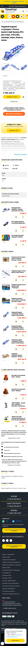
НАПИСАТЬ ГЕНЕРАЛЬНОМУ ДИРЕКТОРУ (14, 546)
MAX (7, 521)
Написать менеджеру (15, 113)
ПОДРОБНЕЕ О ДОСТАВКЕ (14, 465)
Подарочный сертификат (9, 559)
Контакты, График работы (9, 580)
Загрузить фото (14, 130)
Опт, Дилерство (6, 572)
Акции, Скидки (6, 557)
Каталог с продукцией (8, 554)
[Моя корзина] (21, 16)
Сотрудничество (6, 575)
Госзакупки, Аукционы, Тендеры (10, 586)
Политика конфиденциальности (10, 593)
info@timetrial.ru (11, 608)
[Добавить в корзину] (23, 97)
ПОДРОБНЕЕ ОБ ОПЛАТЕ (14, 438)
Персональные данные (8, 591)
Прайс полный (6, 567)
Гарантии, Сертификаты (8, 588)
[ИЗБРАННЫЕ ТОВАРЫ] (25, 16)
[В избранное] (23, 216)
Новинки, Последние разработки (11, 562)
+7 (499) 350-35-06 (14, 513)
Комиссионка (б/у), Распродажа (10, 570)
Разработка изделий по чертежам (11, 565)
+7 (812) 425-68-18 (14, 499)
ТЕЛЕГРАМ (19, 521)
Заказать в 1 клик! (12, 97)
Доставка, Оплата (7, 578)
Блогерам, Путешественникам (10, 583)
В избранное (14, 101)
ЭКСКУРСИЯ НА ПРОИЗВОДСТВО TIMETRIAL (14, 530)
